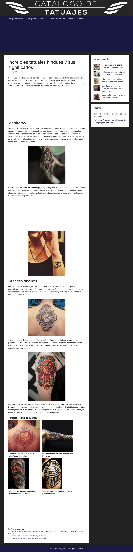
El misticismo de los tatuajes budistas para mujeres (28, 536)
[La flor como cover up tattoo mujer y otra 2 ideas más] (97, 74)
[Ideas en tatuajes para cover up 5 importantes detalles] (97, 97)
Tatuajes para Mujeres (35, 19)
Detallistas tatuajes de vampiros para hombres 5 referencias (112, 88)
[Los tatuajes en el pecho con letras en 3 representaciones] (97, 67)
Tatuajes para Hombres (56, 19)
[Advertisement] (66, 37)
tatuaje (24, 136)
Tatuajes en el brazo (15, 19)
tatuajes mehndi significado (67, 531)
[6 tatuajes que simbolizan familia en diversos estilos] (97, 81)
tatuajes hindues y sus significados (45, 531)
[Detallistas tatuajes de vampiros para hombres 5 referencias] (97, 88)
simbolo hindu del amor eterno (21, 531)
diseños (28, 412)
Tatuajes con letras (76, 19)
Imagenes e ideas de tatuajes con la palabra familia (28, 538)
